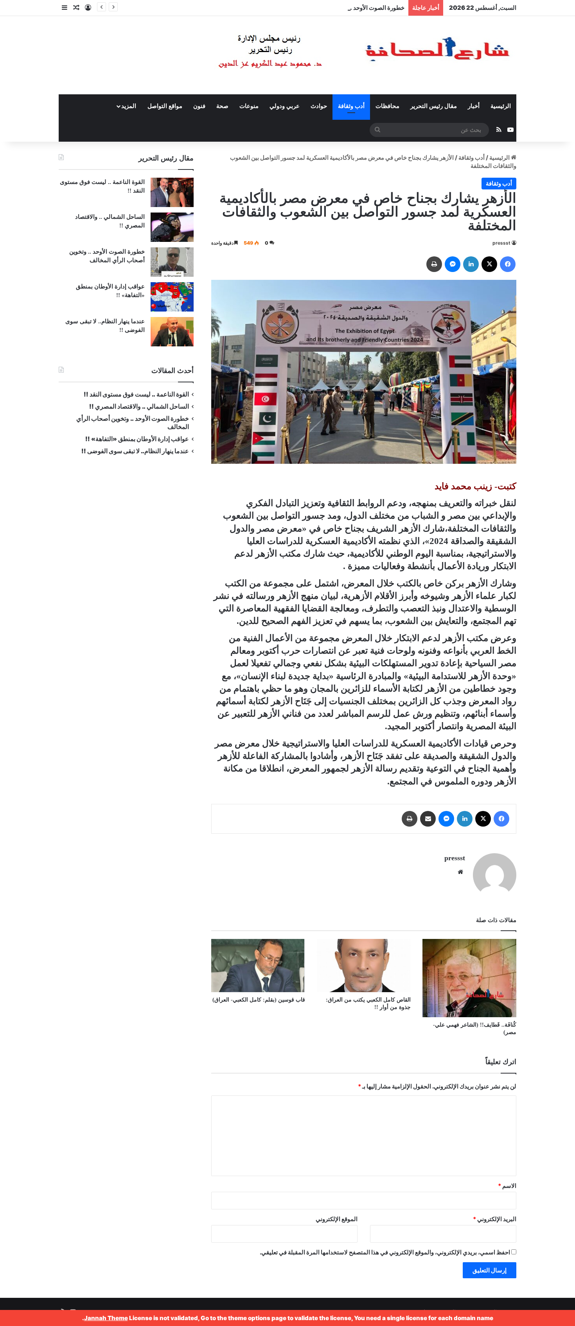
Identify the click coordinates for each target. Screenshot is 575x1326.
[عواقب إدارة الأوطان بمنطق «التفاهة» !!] (172, 297)
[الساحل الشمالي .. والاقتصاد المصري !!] (172, 227)
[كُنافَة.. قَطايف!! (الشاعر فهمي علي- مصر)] (469, 978)
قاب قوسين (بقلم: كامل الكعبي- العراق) (258, 1000)
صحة (222, 106)
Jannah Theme (106, 1318)
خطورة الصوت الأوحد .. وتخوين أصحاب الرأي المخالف (338, 7)
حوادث (319, 106)
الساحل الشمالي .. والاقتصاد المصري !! (139, 406)
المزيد (128, 106)
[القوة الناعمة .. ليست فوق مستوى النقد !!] (172, 192)
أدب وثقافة (351, 106)
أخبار (474, 106)
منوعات (249, 106)
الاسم (507, 1185)
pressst (501, 243)
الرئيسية (501, 106)
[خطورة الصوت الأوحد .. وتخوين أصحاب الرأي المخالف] (172, 262)
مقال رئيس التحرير (433, 106)
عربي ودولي (285, 106)
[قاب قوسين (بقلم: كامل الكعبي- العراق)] (258, 965)
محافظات (387, 106)
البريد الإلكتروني (494, 1219)
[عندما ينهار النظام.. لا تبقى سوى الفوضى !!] (172, 331)
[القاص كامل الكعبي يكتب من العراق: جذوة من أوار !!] (364, 965)
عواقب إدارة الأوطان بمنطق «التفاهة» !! (136, 439)
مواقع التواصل (164, 106)
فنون (199, 106)
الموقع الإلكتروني (337, 1219)
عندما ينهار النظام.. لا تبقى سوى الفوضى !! (135, 451)
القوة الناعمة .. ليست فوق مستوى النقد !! (136, 394)
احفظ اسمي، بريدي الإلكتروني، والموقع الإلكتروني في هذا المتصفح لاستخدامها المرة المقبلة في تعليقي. (385, 1252)
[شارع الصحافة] (340, 55)
